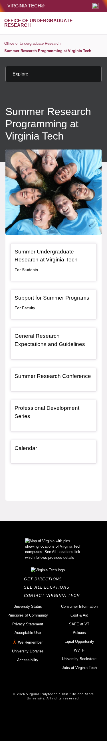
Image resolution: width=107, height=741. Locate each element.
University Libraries (28, 651)
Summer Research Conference (53, 376)
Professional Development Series (47, 412)
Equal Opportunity (79, 641)
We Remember (30, 642)
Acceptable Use (28, 633)
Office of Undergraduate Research (32, 43)
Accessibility (27, 660)
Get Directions (44, 579)
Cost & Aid (79, 615)
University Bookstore (79, 659)
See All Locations (48, 587)
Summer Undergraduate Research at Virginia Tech (46, 256)
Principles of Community (27, 615)
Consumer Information (79, 606)
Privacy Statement (27, 624)
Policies (79, 633)
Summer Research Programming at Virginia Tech (47, 51)
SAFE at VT (79, 624)
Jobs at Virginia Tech (79, 668)
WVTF (79, 650)
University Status (27, 606)
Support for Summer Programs (52, 298)
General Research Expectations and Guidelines (50, 340)
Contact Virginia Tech (53, 595)
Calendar (26, 448)
